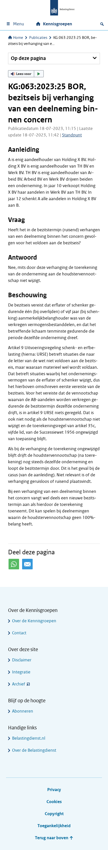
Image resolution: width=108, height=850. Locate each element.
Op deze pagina (28, 58)
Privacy (54, 789)
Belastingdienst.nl (28, 738)
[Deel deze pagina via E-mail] (27, 564)
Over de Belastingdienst (34, 750)
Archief (18, 684)
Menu (18, 24)
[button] (26, 73)
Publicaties (38, 37)
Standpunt (72, 135)
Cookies (54, 801)
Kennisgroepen (57, 24)
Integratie (21, 672)
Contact (19, 633)
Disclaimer (21, 660)
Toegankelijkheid (54, 825)
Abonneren (22, 711)
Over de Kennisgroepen (34, 621)
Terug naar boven (52, 837)
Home (18, 37)
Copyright (54, 813)
